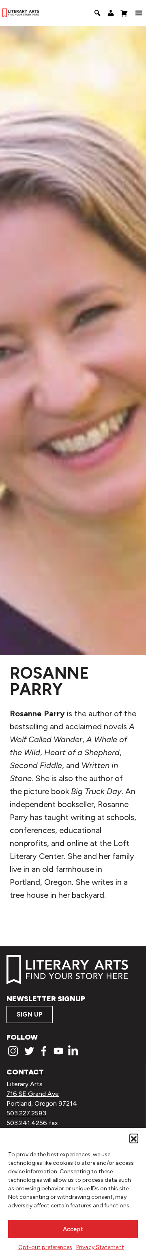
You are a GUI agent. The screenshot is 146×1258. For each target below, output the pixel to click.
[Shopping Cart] (124, 13)
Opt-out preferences (45, 1247)
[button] (134, 1138)
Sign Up (30, 1014)
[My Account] (111, 13)
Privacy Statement (100, 1247)
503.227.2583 (26, 1113)
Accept (73, 1229)
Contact (25, 1072)
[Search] (97, 13)
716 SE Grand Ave (32, 1094)
